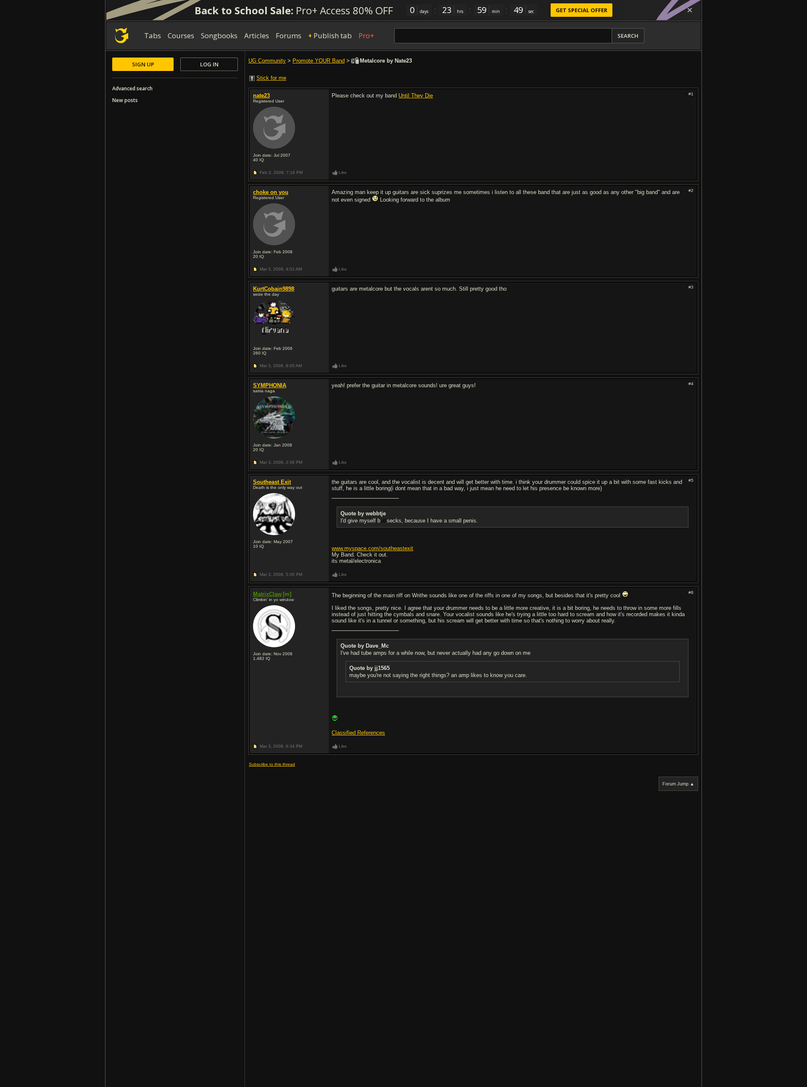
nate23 (261, 95)
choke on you (270, 192)
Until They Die (415, 95)
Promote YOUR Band (319, 61)
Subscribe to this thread (272, 764)
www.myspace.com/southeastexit (372, 548)
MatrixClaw (267, 594)
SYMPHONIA (269, 385)
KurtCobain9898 (273, 289)
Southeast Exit (272, 482)
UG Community (267, 61)
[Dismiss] (689, 10)
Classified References (358, 733)
